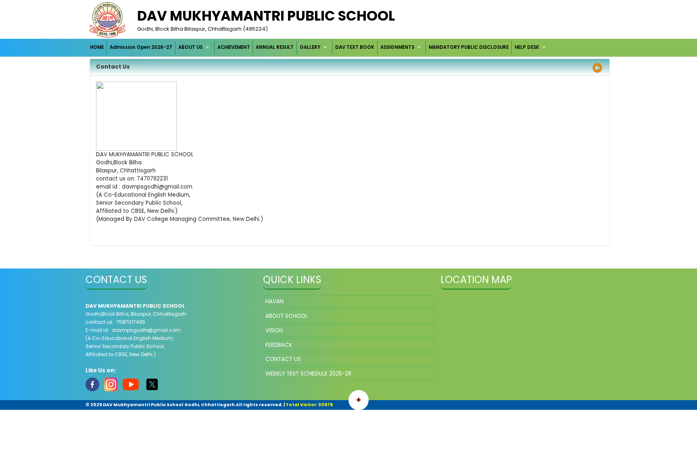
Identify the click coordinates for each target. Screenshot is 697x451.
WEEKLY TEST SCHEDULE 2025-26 (308, 374)
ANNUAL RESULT (275, 47)
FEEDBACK (278, 345)
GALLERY (310, 47)
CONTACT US (283, 359)
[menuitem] (97, 47)
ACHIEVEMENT (233, 47)
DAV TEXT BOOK (354, 47)
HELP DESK (527, 47)
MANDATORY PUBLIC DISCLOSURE (469, 47)
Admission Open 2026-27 (141, 47)
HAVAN (274, 301)
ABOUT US (190, 47)
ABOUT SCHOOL (286, 316)
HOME (97, 47)
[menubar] (319, 47)
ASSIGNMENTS (397, 47)
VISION (274, 330)
